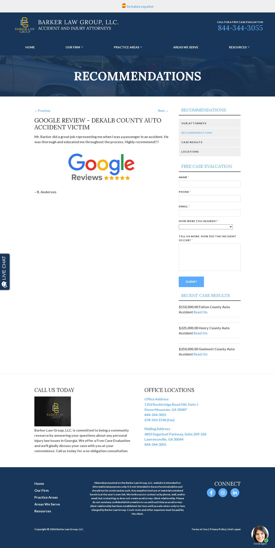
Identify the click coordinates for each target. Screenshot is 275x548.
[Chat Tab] (137, 274)
